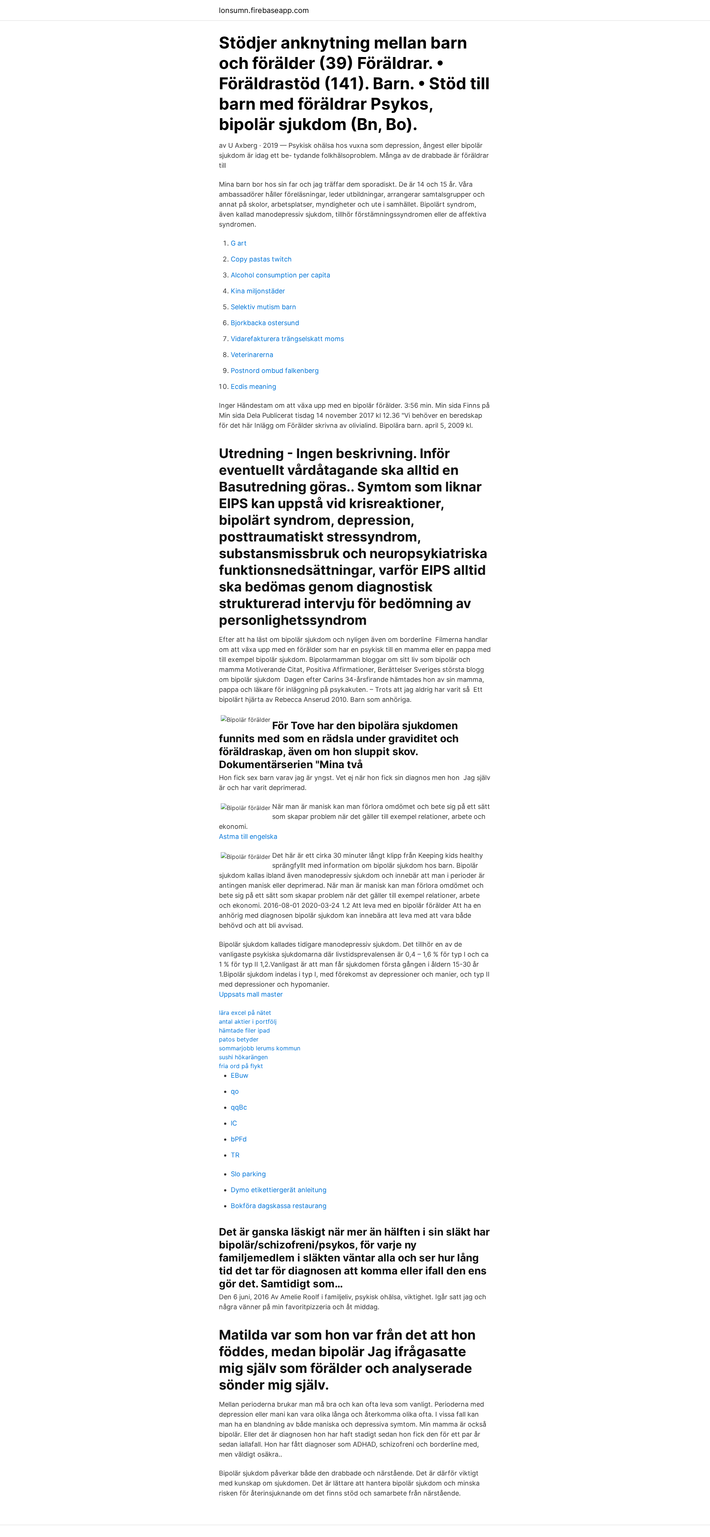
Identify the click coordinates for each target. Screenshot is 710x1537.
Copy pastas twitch (261, 259)
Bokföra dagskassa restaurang (279, 1206)
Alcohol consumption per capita (280, 275)
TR (235, 1155)
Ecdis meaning (253, 386)
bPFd (239, 1139)
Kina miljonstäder (258, 291)
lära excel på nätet (245, 1012)
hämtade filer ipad (244, 1030)
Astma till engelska (248, 836)
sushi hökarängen (243, 1057)
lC (234, 1123)
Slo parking (248, 1174)
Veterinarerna (252, 355)
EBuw (239, 1075)
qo (235, 1091)
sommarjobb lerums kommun (259, 1048)
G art (239, 243)
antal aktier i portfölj (248, 1021)
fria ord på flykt (241, 1066)
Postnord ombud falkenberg (275, 370)
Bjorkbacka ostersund (265, 323)
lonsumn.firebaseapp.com (264, 10)
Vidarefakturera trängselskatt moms (287, 339)
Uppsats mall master (251, 994)
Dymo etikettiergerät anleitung (279, 1190)
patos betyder (238, 1039)
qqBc (239, 1107)
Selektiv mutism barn (263, 307)
